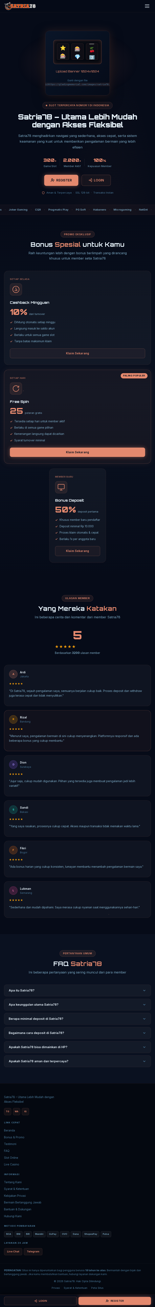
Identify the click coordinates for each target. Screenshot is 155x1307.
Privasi (56, 1287)
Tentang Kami (13, 1182)
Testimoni (10, 1144)
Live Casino (11, 1164)
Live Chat (13, 1251)
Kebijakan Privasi (15, 1195)
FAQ (6, 1150)
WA (16, 1111)
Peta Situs (97, 1287)
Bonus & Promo (14, 1137)
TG (7, 1111)
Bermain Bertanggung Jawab (22, 1202)
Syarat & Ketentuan (16, 1188)
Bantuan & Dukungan (17, 1209)
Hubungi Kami (13, 1216)
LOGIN (99, 180)
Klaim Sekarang (77, 353)
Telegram (33, 1251)
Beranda (9, 1130)
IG (25, 1111)
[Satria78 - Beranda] (20, 6)
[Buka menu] (147, 6)
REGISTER (64, 180)
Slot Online (11, 1157)
